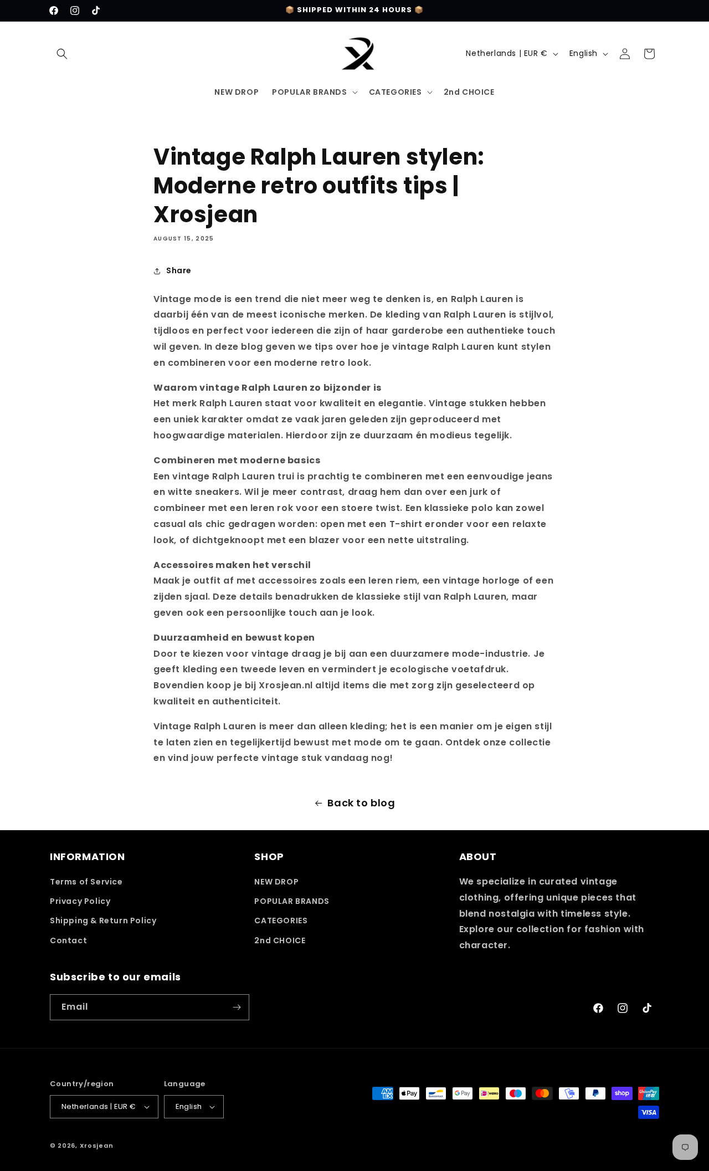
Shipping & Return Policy (103, 920)
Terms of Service (86, 881)
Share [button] (179, 270)
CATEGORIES (280, 920)
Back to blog (361, 803)
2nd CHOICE (279, 940)
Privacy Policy (80, 901)
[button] (62, 54)
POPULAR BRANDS (291, 901)
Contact (68, 940)
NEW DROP (276, 881)
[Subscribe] (236, 1007)
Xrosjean (97, 1145)
